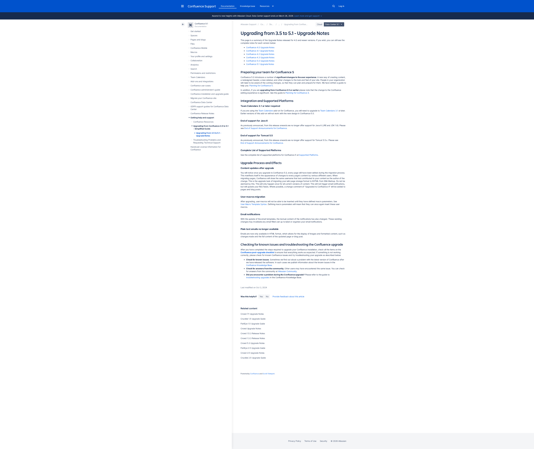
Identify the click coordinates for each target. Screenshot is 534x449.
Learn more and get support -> (308, 16)
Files (193, 44)
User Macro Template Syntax (254, 204)
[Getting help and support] (279, 24)
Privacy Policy (294, 441)
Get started (196, 31)
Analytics (195, 64)
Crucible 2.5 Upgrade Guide (253, 358)
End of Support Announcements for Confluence (265, 128)
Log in (341, 6)
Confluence (254, 374)
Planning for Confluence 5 (261, 85)
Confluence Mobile (199, 48)
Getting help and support (202, 117)
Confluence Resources (203, 122)
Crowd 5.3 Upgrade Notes (252, 343)
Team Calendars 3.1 (329, 110)
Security (323, 441)
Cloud (319, 24)
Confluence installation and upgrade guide (210, 94)
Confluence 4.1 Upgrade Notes (260, 51)
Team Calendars (198, 77)
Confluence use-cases (201, 85)
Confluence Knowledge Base (259, 265)
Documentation (227, 6)
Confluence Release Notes (202, 113)
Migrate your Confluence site (203, 98)
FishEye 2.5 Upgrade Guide (253, 348)
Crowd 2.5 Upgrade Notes (252, 353)
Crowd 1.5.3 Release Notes (253, 333)
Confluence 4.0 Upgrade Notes (260, 47)
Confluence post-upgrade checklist (257, 252)
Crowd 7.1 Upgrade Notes (252, 314)
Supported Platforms (308, 155)
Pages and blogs (198, 39)
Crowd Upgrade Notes (251, 328)
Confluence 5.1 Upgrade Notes (260, 64)
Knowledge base (247, 6)
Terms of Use (310, 441)
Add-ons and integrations (202, 81)
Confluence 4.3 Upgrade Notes (260, 57)
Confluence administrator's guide (205, 90)
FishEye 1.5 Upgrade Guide (253, 323)
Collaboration (196, 60)
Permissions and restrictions (203, 73)
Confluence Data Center (201, 102)
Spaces (194, 35)
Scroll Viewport (269, 374)
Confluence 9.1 (201, 23)
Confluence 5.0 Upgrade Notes (260, 61)
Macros (194, 52)
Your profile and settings (201, 56)
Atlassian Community (287, 271)
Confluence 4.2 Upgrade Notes (260, 54)
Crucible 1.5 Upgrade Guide (253, 319)
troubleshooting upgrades (257, 277)
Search (333, 6)
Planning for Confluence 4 (297, 93)
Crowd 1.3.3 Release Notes (253, 338)
